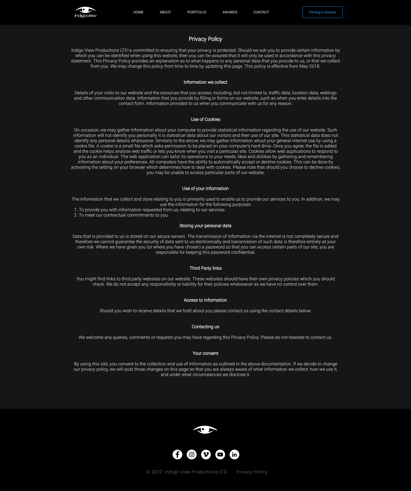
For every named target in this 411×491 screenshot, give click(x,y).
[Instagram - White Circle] (192, 454)
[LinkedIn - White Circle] (234, 454)
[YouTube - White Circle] (220, 454)
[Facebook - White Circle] (177, 454)
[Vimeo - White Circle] (206, 454)
